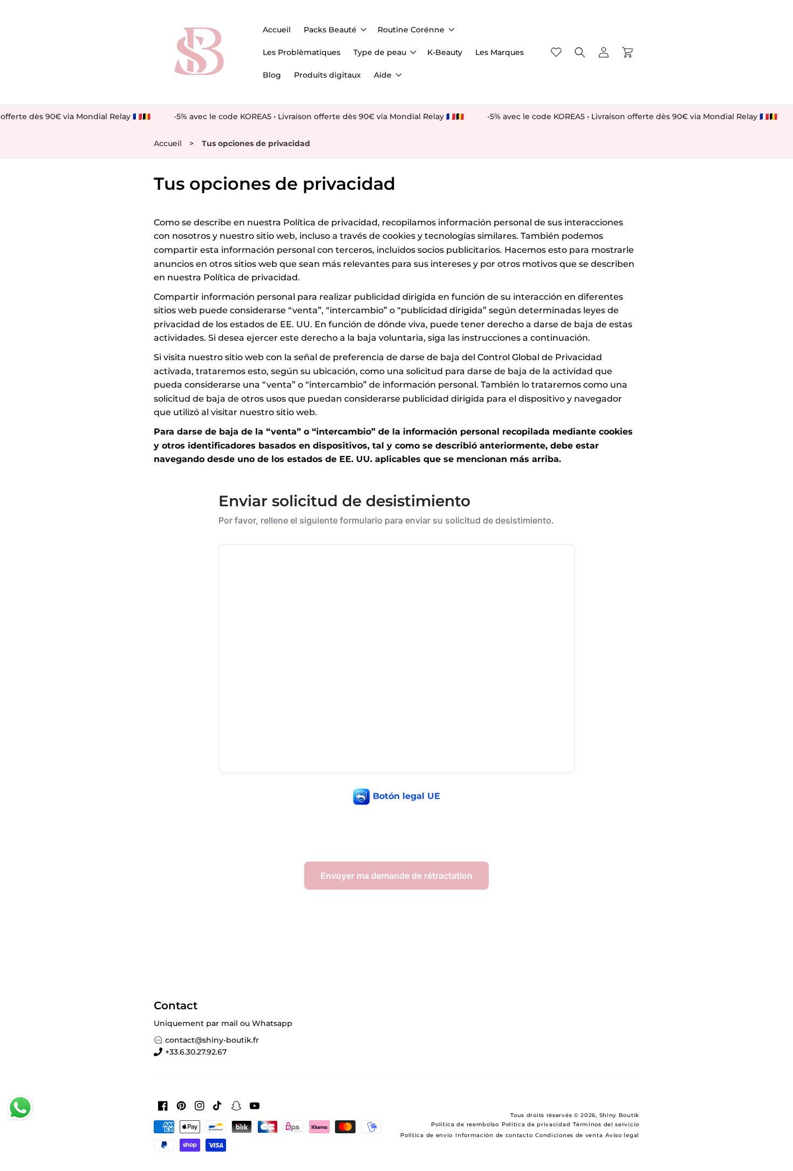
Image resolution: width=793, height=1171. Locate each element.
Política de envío (426, 1135)
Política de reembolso (465, 1124)
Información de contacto (493, 1135)
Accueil (168, 143)
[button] (334, 29)
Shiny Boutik (619, 1115)
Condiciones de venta (569, 1135)
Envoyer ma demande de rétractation (396, 875)
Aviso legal (622, 1135)
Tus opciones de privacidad (256, 143)
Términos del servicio (606, 1124)
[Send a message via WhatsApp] (20, 1107)
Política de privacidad (536, 1124)
